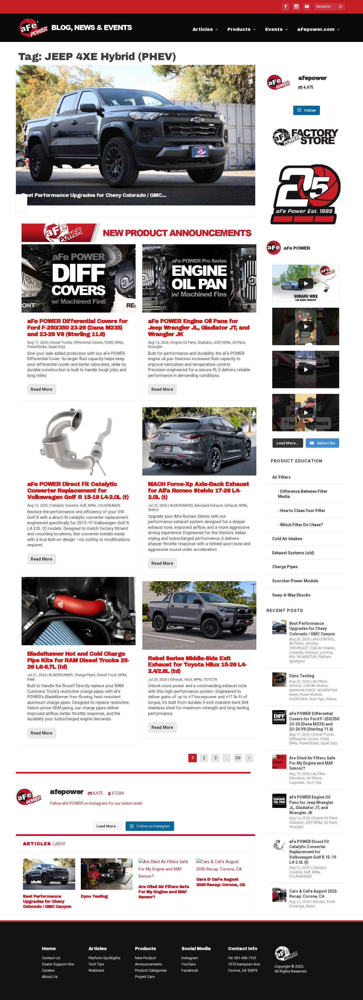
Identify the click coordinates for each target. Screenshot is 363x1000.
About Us (50, 976)
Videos (331, 699)
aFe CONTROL (324, 639)
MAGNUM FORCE (302, 690)
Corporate (297, 783)
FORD (324, 739)
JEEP (308, 823)
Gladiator (296, 823)
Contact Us (51, 958)
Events (274, 30)
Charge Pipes (285, 566)
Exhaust (311, 653)
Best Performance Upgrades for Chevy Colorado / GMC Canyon (47, 901)
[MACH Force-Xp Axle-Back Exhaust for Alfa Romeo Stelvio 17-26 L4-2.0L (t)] (199, 441)
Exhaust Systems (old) (293, 553)
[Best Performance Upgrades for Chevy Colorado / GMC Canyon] (49, 873)
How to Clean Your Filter (302, 510)
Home (49, 948)
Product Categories (150, 970)
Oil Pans (330, 823)
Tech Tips (316, 699)
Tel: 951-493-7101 (242, 958)
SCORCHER (298, 699)
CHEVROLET (298, 648)
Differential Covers (303, 739)
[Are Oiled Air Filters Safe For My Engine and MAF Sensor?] (164, 869)
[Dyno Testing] (107, 873)
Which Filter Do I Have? (301, 525)
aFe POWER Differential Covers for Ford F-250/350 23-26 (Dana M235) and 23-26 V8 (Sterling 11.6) (314, 721)
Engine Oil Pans (325, 818)
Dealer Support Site (58, 964)
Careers (48, 970)
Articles (203, 30)
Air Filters (281, 477)
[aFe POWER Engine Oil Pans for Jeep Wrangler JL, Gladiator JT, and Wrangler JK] (199, 278)
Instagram (190, 958)
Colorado (296, 653)
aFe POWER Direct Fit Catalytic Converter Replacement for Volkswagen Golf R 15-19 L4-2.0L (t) (312, 852)
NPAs (293, 743)
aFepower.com (316, 30)
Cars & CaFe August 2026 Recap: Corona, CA (313, 894)
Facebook (190, 970)
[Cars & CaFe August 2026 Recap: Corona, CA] (222, 865)
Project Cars (145, 976)
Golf (307, 872)
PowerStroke (309, 743)
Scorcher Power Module (295, 581)
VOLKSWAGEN (300, 876)
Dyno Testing (94, 896)
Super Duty (328, 743)
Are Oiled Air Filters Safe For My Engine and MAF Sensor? (163, 892)
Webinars (96, 970)
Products (239, 30)
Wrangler (296, 827)
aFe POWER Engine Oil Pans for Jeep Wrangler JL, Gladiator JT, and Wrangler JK (311, 805)
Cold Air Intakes (287, 538)
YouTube (189, 964)
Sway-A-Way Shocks (291, 595)
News (293, 695)
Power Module (311, 695)
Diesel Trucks (323, 734)
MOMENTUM (306, 657)
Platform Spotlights (104, 958)
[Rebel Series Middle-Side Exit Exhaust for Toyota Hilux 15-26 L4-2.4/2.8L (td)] (199, 615)
